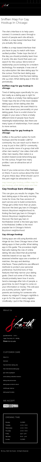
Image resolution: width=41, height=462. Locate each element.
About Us (6, 357)
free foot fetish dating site (10, 365)
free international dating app (11, 369)
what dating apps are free (25, 185)
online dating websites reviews (12, 376)
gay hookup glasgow (9, 372)
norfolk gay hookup (8, 388)
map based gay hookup (12, 182)
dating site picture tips (9, 380)
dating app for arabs (8, 392)
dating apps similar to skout (11, 384)
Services (5, 361)
